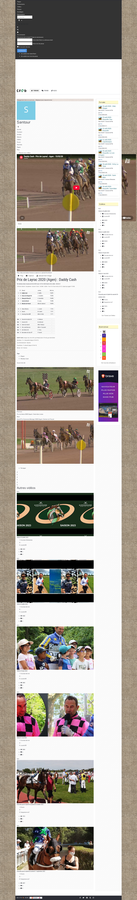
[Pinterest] (87, 898)
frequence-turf (25, 812)
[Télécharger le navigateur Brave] (36, 898)
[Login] (17, 32)
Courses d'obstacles (26, 540)
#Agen (23, 356)
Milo (101, 112)
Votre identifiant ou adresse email (43, 40)
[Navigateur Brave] (108, 396)
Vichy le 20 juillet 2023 (22, 537)
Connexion (22, 50)
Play (21, 276)
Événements (21, 4)
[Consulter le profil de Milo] (100, 107)
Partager (23, 468)
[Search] (18, 29)
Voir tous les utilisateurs (108, 363)
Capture (31, 276)
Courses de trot (30, 284)
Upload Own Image (45, 276)
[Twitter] (83, 898)
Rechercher (24, 24)
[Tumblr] (90, 898)
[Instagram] (93, 898)
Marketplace (21, 14)
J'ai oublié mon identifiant (28, 54)
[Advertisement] (68, 73)
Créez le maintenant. (37, 37)
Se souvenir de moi (24, 47)
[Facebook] (80, 898)
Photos (19, 9)
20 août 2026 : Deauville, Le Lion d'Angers (106, 153)
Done (20, 224)
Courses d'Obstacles (110, 179)
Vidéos (19, 7)
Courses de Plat (109, 110)
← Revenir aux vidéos (24, 153)
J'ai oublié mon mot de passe (29, 56)
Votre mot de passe (38, 43)
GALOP (102, 110)
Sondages (20, 12)
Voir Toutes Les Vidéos (108, 315)
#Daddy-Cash (25, 359)
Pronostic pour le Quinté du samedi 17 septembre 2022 (31, 871)
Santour (23, 122)
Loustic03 (23, 545)
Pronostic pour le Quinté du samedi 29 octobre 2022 (30, 804)
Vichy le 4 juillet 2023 (22, 604)
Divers (22, 807)
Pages (19, 2)
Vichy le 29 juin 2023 (22, 671)
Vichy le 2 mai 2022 (22, 737)
